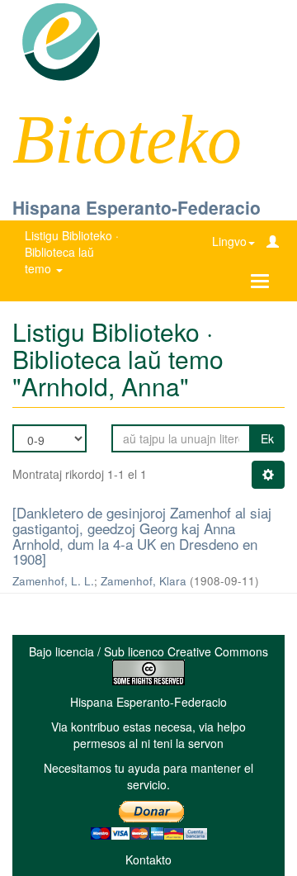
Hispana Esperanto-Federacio (136, 207)
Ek (267, 438)
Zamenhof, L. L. (53, 581)
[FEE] (60, 40)
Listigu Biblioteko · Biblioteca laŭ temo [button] (72, 252)
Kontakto (148, 859)
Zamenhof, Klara (143, 581)
